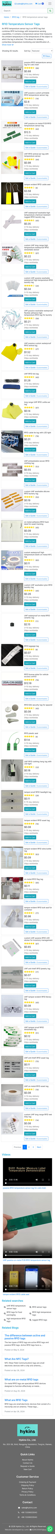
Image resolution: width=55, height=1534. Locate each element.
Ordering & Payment (27, 1482)
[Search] (50, 10)
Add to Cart (30, 81)
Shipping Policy (27, 1485)
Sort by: (27, 51)
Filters (47, 56)
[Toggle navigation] (50, 3)
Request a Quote (27, 1466)
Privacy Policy (27, 1492)
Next (39, 1147)
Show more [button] (7, 45)
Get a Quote (36, 86)
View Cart (28, 1469)
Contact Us (27, 1463)
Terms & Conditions (27, 1495)
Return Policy (27, 1488)
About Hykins (27, 1460)
